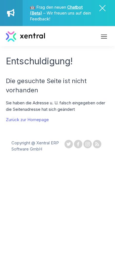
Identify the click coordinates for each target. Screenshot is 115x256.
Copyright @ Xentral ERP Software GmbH (35, 146)
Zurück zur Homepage (27, 119)
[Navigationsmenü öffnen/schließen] (104, 37)
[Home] (25, 40)
